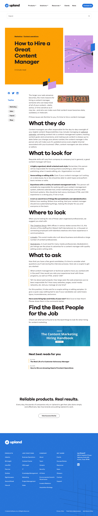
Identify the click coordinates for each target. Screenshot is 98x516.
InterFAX (7, 465)
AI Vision (42, 473)
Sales (11, 111)
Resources (60, 465)
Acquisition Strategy (46, 487)
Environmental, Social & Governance (47, 478)
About (41, 457)
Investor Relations (45, 483)
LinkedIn (33, 237)
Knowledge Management (30, 473)
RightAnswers (9, 477)
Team (41, 461)
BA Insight (8, 461)
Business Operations (28, 457)
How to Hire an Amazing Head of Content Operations (51, 368)
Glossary (59, 473)
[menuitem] (33, 6)
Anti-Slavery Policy (88, 511)
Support (59, 481)
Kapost (12, 116)
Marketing (18, 36)
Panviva (7, 469)
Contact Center (27, 461)
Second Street (9, 481)
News (58, 469)
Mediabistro (35, 244)
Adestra (7, 457)
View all (7, 485)
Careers (42, 465)
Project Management (29, 481)
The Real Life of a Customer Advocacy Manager (49, 361)
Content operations (31, 36)
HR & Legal (25, 465)
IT (22, 469)
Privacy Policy (60, 511)
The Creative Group (38, 225)
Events (59, 457)
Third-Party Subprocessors (73, 511)
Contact (59, 477)
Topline (11, 100)
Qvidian (7, 473)
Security (42, 469)
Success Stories (62, 461)
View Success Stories (49, 416)
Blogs (11, 120)
